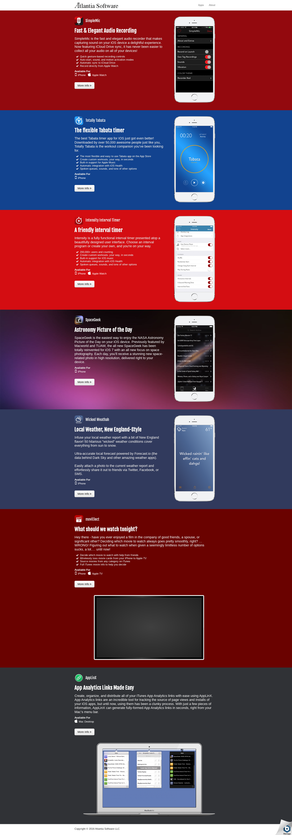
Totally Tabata (95, 120)
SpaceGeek (93, 320)
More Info (84, 85)
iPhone (82, 75)
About (212, 5)
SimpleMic (92, 20)
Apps (201, 5)
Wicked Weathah (97, 419)
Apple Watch (99, 75)
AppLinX (90, 677)
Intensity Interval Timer (102, 220)
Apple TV (97, 573)
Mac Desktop (86, 721)
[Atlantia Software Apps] (96, 5)
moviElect (92, 519)
